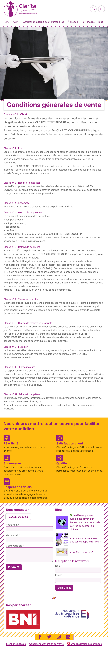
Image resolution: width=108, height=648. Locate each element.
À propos (73, 21)
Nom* (58, 566)
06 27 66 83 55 (19, 516)
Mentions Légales (16, 643)
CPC (7, 21)
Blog (100, 21)
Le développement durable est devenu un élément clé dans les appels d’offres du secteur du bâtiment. (85, 522)
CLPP (16, 21)
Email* (58, 575)
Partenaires (88, 21)
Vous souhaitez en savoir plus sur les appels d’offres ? (85, 540)
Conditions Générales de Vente (46, 643)
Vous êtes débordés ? (81, 552)
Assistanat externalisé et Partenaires (43, 21)
